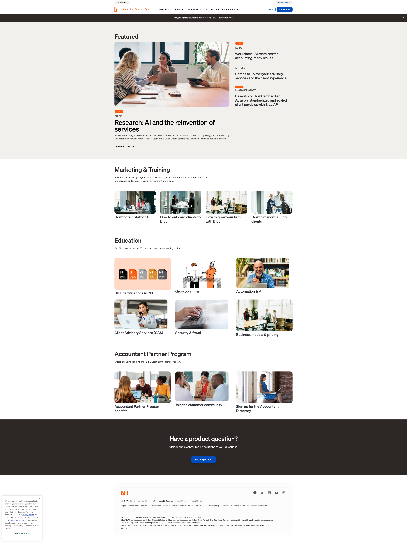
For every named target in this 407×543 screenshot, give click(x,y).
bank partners (266, 520)
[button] (170, 9)
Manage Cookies (22, 534)
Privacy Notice (28, 515)
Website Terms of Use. (17, 520)
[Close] (39, 499)
